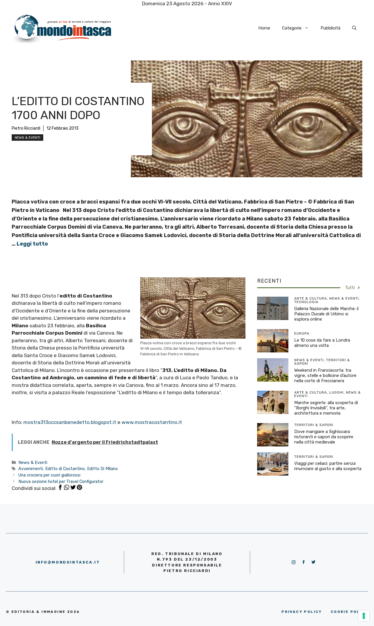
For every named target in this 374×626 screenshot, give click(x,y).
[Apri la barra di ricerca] (354, 28)
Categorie (292, 28)
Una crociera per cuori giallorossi (49, 475)
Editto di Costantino (65, 468)
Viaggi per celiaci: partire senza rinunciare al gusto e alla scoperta (327, 466)
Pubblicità (330, 28)
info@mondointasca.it (68, 562)
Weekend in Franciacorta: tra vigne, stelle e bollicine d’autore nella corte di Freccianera (325, 375)
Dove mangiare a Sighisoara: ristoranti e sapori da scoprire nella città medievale (323, 437)
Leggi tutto (32, 244)
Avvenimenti (30, 468)
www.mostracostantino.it (152, 422)
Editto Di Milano (102, 468)
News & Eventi (27, 137)
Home (264, 28)
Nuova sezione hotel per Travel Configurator (60, 481)
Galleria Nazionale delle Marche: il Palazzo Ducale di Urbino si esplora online (326, 314)
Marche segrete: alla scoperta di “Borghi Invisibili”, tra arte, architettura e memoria (326, 408)
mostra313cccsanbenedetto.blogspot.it (70, 422)
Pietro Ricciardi (26, 128)
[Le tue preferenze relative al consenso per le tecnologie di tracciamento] (363, 615)
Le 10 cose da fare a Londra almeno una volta (322, 343)
